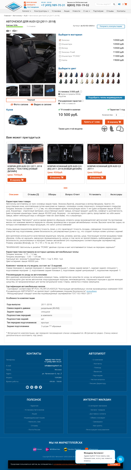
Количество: (107, 115)
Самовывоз (98, 422)
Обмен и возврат (97, 418)
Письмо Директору (98, 383)
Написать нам (34, 422)
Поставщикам (33, 7)
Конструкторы (40, 11)
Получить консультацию (111, 26)
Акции (66, 11)
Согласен (114, 464)
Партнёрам (98, 11)
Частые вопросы (98, 379)
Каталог (25, 11)
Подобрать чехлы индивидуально (105, 98)
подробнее (91, 291)
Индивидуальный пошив (34, 418)
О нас (85, 11)
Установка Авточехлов (34, 410)
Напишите (31, 5)
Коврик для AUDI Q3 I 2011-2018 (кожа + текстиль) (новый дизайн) (25, 168)
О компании (98, 360)
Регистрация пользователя (97, 430)
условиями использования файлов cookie (69, 464)
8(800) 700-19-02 (53, 360)
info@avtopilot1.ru (53, 366)
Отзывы (110, 11)
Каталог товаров (98, 410)
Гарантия (34, 406)
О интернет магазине (98, 406)
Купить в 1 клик (92, 122)
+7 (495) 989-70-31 (53, 362)
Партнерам (97, 375)
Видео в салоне (42, 105)
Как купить (97, 426)
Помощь (97, 368)
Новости (76, 11)
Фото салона (20, 105)
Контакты (121, 11)
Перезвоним (31, 2)
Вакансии (98, 372)
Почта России (34, 430)
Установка (56, 11)
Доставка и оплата (98, 414)
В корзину (113, 122)
